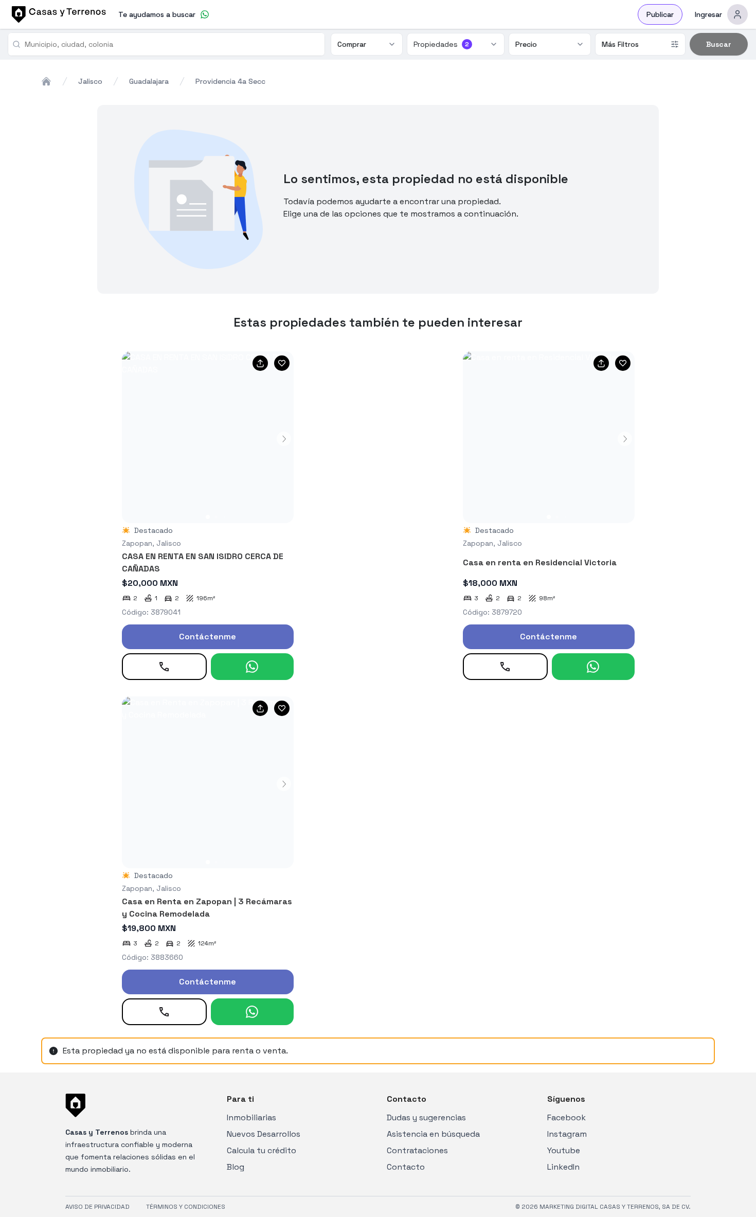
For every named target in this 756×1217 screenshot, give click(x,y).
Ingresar (708, 14)
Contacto (406, 1166)
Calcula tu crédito (261, 1150)
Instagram (567, 1134)
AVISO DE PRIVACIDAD (97, 1207)
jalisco (90, 81)
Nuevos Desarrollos (263, 1134)
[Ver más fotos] (208, 437)
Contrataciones (417, 1150)
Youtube (563, 1150)
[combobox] (170, 44)
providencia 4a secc (230, 81)
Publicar (660, 14)
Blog (235, 1166)
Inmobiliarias (251, 1117)
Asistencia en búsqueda (433, 1134)
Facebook (566, 1117)
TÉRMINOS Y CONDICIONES (185, 1207)
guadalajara (149, 81)
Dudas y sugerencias (426, 1117)
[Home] (46, 81)
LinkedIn (563, 1166)
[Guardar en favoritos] (282, 363)
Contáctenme (207, 636)
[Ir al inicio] (57, 14)
